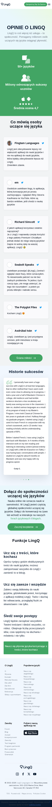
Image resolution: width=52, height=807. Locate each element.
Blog (6, 732)
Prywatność (15, 793)
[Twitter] (29, 774)
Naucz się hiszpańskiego (29, 677)
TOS (8, 793)
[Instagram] (17, 774)
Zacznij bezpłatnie (24, 527)
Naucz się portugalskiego (30, 696)
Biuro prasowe (10, 749)
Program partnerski (12, 746)
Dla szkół (8, 683)
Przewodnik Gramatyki (9, 753)
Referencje (9, 692)
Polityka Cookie (39, 793)
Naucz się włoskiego (32, 693)
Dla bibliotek (10, 689)
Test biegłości (10, 743)
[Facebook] (23, 774)
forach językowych (20, 518)
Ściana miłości (24, 358)
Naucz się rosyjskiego (32, 715)
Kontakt (8, 677)
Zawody (8, 740)
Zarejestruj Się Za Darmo (35, 4)
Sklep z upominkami (13, 694)
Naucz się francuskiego (29, 683)
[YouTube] (35, 774)
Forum (7, 729)
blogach (36, 518)
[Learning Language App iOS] (31, 732)
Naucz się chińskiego (32, 706)
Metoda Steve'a (11, 680)
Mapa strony (27, 793)
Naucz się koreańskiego (29, 710)
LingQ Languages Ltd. (25, 783)
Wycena (8, 674)
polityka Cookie (35, 805)
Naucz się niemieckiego (29, 688)
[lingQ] (5, 4)
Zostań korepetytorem (11, 736)
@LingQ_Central (35, 271)
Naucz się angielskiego (28, 672)
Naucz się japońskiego (28, 702)
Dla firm (8, 686)
